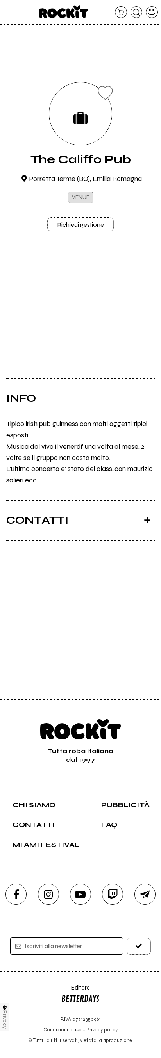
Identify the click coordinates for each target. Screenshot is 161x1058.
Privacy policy (102, 1030)
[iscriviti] (139, 946)
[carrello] (121, 12)
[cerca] (137, 12)
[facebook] (16, 894)
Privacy (5, 1019)
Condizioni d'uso (62, 1030)
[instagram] (48, 894)
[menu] (9, 12)
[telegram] (145, 894)
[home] (63, 11)
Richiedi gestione (80, 224)
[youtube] (80, 894)
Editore (75, 991)
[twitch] (112, 894)
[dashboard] (152, 12)
